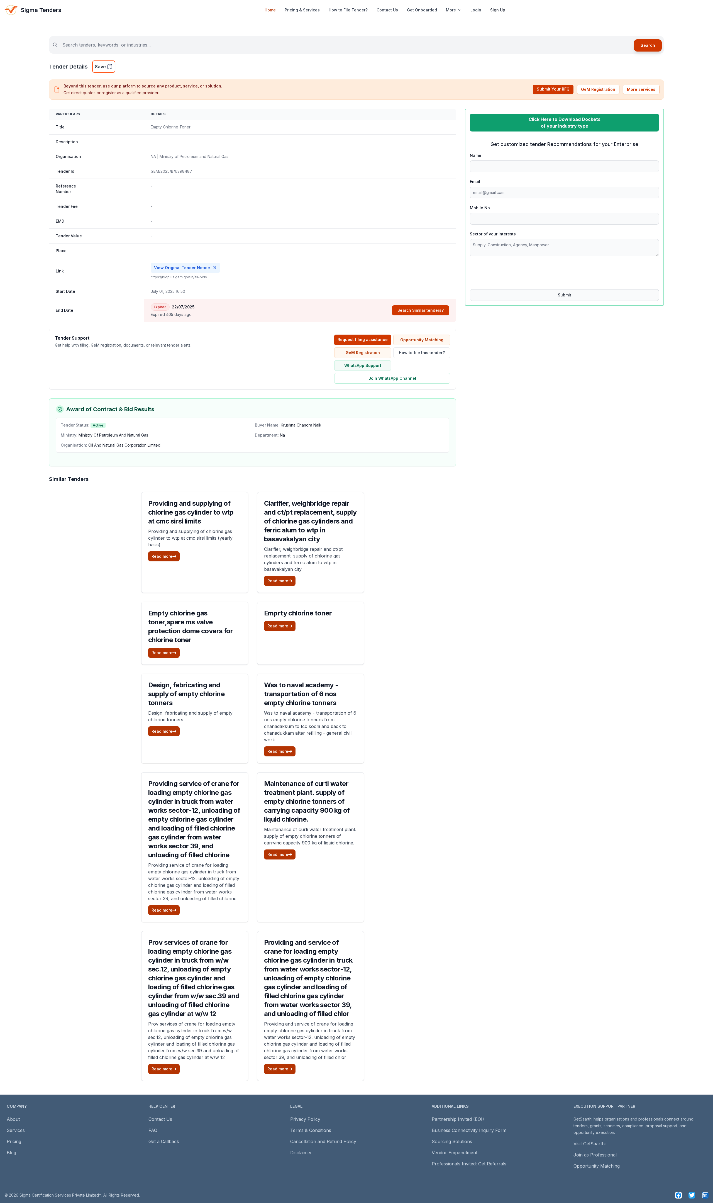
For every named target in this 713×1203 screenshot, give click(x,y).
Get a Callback (163, 1141)
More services (641, 89)
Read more (162, 556)
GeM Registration (598, 89)
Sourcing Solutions (452, 1141)
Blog (11, 1152)
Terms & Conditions (310, 1130)
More (451, 10)
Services (16, 1130)
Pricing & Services (302, 10)
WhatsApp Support (362, 365)
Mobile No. (480, 207)
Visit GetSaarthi (589, 1143)
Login (475, 10)
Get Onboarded (422, 10)
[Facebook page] (678, 1195)
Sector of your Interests (493, 234)
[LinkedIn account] (705, 1195)
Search (648, 45)
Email (475, 181)
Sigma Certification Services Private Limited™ (60, 1195)
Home (270, 10)
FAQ (152, 1130)
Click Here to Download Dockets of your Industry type (564, 122)
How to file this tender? (422, 352)
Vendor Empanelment (454, 1152)
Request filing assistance (363, 339)
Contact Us (387, 10)
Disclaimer (301, 1152)
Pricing (14, 1141)
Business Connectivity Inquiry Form (469, 1130)
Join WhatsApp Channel (392, 378)
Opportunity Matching (421, 339)
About (13, 1119)
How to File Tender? (348, 10)
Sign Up (497, 10)
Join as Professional (595, 1155)
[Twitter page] (691, 1195)
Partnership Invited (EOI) (458, 1119)
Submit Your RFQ (553, 89)
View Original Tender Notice (182, 267)
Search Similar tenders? (420, 310)
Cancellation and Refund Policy (323, 1141)
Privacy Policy (305, 1119)
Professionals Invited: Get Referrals (469, 1164)
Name (475, 155)
